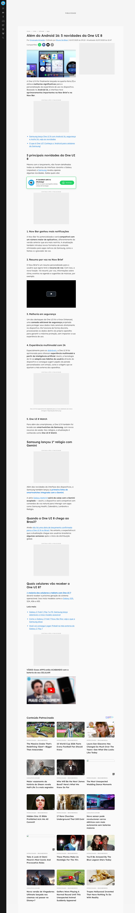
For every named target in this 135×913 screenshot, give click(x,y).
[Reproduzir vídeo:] (51, 690)
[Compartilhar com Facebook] (43, 44)
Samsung (42, 170)
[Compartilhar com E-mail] (48, 44)
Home (28, 31)
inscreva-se (67, 79)
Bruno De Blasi (62, 40)
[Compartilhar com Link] (52, 44)
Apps (48, 31)
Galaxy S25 (68, 598)
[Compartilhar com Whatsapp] (39, 44)
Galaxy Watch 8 (40, 498)
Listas (34, 31)
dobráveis (52, 350)
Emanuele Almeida (37, 40)
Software (41, 31)
